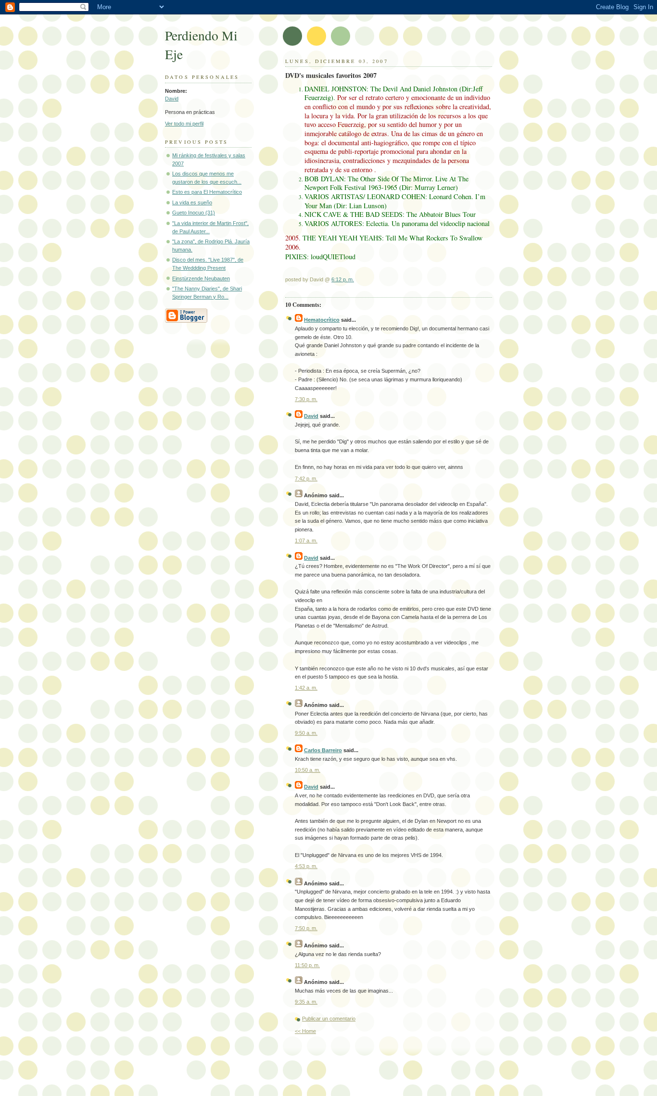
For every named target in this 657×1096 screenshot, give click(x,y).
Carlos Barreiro (323, 750)
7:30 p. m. (306, 399)
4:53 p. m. (306, 866)
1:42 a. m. (306, 688)
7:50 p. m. (306, 928)
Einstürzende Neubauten (201, 278)
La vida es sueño (192, 202)
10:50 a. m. (307, 770)
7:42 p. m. (306, 478)
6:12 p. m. (342, 279)
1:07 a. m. (306, 540)
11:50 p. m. (307, 965)
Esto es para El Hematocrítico (207, 192)
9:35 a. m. (306, 1002)
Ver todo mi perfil (184, 123)
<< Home (305, 1031)
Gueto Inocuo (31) (193, 212)
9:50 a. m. (306, 733)
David (171, 98)
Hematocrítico (322, 320)
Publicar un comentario (328, 1018)
